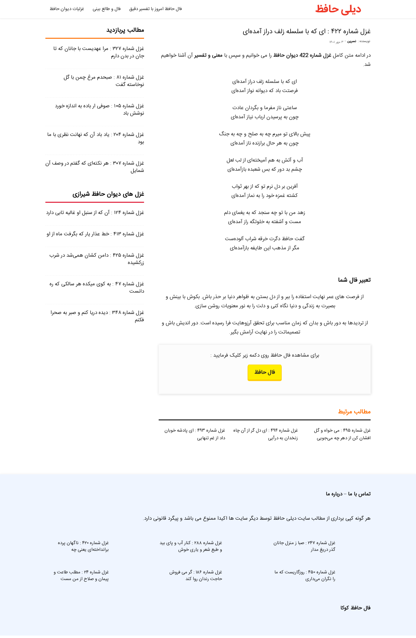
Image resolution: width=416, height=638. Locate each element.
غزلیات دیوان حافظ (67, 9)
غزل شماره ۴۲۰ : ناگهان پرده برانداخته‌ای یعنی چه (83, 546)
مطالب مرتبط (354, 412)
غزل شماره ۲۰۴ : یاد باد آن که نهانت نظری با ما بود (95, 138)
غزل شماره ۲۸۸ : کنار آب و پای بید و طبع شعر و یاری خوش (191, 546)
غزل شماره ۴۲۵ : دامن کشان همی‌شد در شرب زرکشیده (96, 259)
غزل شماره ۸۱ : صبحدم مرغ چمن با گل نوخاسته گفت (104, 81)
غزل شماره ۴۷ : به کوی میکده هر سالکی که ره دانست (97, 288)
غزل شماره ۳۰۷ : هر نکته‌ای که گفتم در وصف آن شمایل (94, 167)
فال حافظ (264, 372)
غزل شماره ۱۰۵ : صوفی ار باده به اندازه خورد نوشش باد (99, 110)
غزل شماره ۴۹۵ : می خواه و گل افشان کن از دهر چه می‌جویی (342, 434)
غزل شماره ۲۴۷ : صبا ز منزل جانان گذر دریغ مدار (304, 546)
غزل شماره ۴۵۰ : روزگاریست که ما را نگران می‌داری (304, 575)
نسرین (351, 41)
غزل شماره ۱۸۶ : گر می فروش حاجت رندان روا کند (195, 575)
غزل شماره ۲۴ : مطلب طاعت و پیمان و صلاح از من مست (81, 575)
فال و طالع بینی (107, 9)
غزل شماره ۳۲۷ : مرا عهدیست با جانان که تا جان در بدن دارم (98, 52)
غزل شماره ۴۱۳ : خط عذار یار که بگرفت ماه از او (95, 234)
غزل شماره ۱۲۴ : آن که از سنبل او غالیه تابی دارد (95, 213)
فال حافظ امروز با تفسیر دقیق (155, 9)
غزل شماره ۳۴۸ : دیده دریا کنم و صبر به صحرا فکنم (97, 316)
